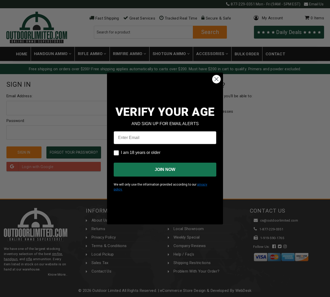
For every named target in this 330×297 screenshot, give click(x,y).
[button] (329, 294)
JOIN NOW (165, 169)
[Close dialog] (216, 79)
